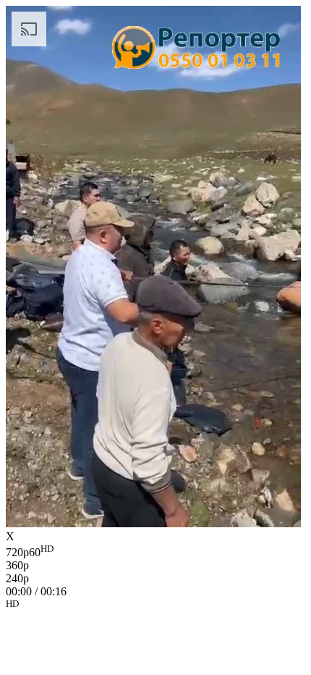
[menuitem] (155, 551)
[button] (155, 606)
